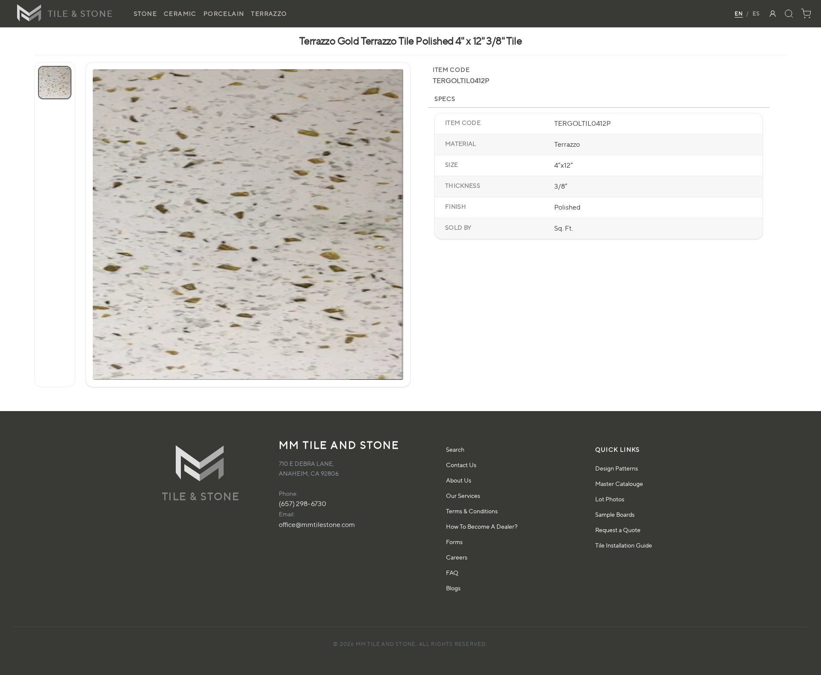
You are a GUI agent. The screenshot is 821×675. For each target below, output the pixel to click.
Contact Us (461, 464)
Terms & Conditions (472, 511)
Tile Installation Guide (623, 545)
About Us (458, 480)
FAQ (452, 572)
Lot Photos (609, 499)
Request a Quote (618, 529)
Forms (454, 541)
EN (739, 13)
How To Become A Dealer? (481, 526)
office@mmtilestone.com (317, 525)
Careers (456, 557)
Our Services (463, 495)
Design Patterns (616, 468)
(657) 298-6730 (302, 504)
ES (756, 13)
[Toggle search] (789, 14)
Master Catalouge (619, 483)
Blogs (453, 588)
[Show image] (54, 82)
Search (455, 449)
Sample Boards (615, 514)
